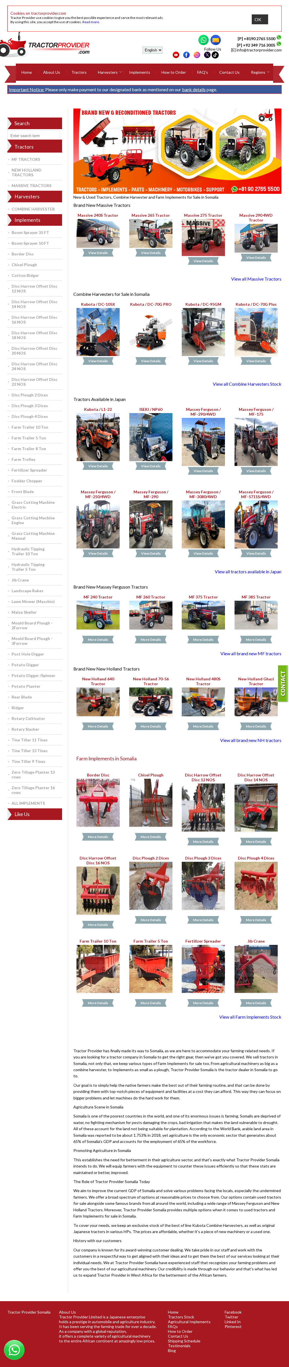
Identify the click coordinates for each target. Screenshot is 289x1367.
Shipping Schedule (184, 1340)
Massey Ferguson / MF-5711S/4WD (256, 494)
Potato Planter (26, 686)
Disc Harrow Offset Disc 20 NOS (34, 350)
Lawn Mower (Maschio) (33, 601)
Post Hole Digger (28, 654)
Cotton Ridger (25, 275)
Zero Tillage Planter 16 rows (33, 790)
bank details (194, 89)
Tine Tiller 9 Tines (28, 761)
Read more (90, 22)
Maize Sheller (24, 612)
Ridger (18, 707)
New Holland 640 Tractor (98, 681)
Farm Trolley (23, 459)
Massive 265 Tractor (151, 215)
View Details (98, 253)
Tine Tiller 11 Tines (30, 739)
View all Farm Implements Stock (250, 1016)
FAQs (173, 1326)
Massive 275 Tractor (203, 215)
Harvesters (108, 72)
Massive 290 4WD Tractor (256, 217)
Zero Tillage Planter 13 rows (33, 774)
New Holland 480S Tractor (203, 681)
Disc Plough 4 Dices (30, 416)
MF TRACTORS (26, 159)
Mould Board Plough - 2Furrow (32, 625)
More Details (98, 639)
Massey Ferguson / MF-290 (150, 494)
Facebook (233, 1312)
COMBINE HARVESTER (33, 209)
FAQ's (202, 72)
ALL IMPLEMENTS (28, 803)
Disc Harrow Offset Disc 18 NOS (34, 335)
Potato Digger (25, 664)
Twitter (231, 1316)
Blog (172, 1350)
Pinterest (233, 1326)
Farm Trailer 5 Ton (29, 437)
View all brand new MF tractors (250, 653)
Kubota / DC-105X (98, 304)
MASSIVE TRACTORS (31, 185)
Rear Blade (22, 697)
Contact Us (229, 72)
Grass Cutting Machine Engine (33, 520)
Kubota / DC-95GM (203, 304)
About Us (51, 72)
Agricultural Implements (189, 1321)
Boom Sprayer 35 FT (30, 232)
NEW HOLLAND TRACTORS (26, 172)
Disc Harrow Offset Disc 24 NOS (34, 366)
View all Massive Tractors (256, 278)
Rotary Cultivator (28, 718)
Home (26, 72)
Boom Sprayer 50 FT (30, 243)
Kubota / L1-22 (98, 409)
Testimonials (179, 1345)
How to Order (173, 72)
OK (258, 19)
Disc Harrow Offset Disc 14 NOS (34, 304)
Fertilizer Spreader (29, 470)
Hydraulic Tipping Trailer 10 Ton (28, 551)
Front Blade (23, 491)
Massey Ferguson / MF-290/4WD (203, 411)
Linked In (233, 1321)
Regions (258, 72)
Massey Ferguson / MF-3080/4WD (203, 494)
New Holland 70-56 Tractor (151, 681)
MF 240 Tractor (98, 596)
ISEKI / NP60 (150, 409)
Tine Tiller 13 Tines (30, 750)
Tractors (79, 72)
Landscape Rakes (27, 590)
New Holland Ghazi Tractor (256, 681)
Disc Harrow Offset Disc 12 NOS (34, 288)
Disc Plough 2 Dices (30, 394)
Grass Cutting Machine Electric (33, 504)
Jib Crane (20, 580)
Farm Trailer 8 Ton (29, 448)
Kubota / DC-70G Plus (256, 304)
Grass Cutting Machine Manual (33, 536)
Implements (139, 72)
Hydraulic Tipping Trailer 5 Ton (28, 567)
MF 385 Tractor (256, 596)
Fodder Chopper (27, 480)
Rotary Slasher (25, 729)
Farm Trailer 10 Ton (30, 427)
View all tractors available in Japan (248, 571)
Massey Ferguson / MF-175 (256, 411)
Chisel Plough (24, 264)
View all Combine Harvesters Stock (247, 384)
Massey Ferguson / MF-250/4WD (98, 494)
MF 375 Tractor (203, 596)
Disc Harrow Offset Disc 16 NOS (34, 319)
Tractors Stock (181, 1316)
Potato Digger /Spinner (33, 675)
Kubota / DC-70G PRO (151, 304)
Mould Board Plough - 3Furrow (32, 641)
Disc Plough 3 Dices (30, 405)
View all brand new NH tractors (250, 740)
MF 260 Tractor (150, 596)
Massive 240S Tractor (98, 215)
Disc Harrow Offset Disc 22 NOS (34, 382)
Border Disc (23, 253)
